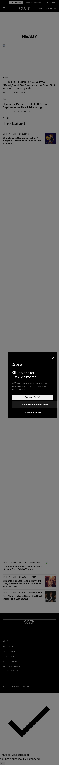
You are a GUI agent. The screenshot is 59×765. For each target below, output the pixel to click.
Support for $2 (32, 397)
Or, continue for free (32, 413)
